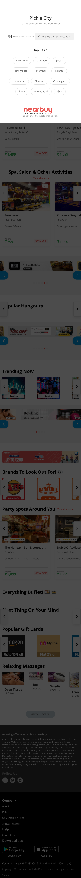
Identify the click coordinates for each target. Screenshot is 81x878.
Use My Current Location (56, 36)
